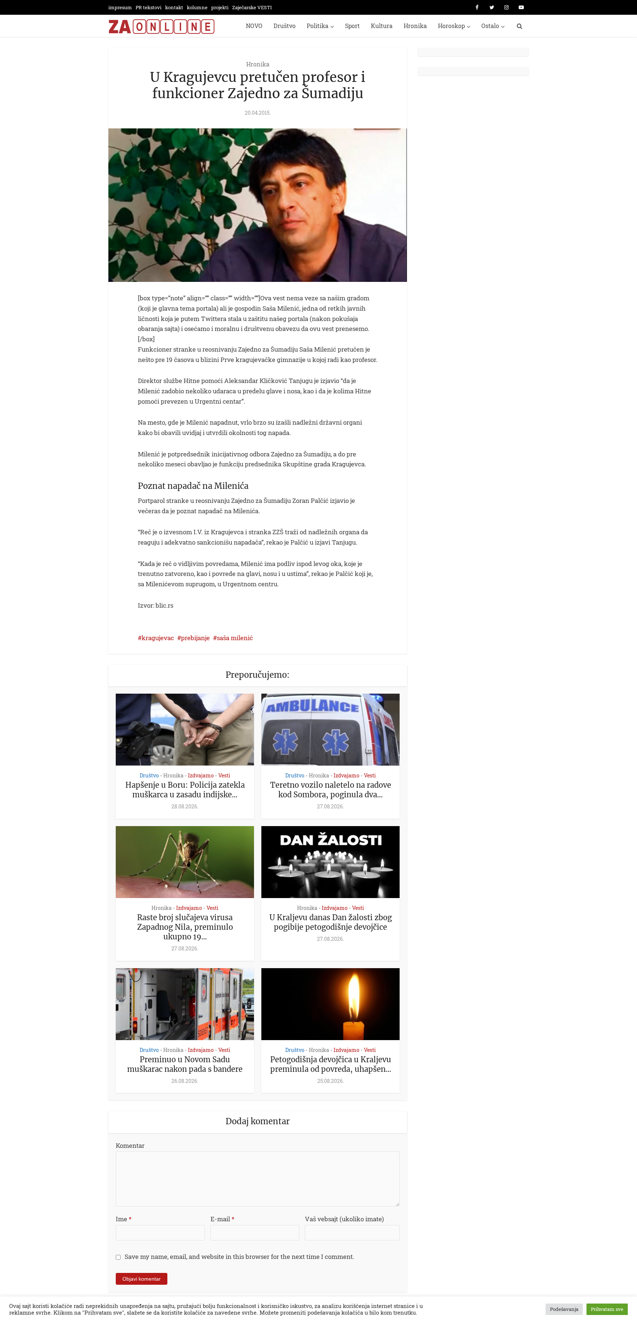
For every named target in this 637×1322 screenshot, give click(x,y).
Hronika (415, 26)
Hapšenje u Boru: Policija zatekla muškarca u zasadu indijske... (185, 789)
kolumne (197, 7)
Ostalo (490, 26)
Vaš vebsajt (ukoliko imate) (344, 1219)
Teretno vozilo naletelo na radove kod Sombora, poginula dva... (330, 789)
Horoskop (451, 26)
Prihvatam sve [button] (607, 1309)
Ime (124, 1219)
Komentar (130, 1145)
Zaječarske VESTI (252, 7)
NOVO (254, 26)
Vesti (224, 775)
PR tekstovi (148, 7)
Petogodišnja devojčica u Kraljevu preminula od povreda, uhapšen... (330, 1064)
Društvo (285, 26)
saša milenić (235, 638)
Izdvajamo (201, 775)
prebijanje (195, 638)
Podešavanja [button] (564, 1309)
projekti (220, 7)
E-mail (222, 1219)
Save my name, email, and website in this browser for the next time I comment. (239, 1256)
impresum (120, 7)
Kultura (382, 26)
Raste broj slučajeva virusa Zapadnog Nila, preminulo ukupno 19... (185, 927)
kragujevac (158, 638)
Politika (317, 26)
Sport (352, 26)
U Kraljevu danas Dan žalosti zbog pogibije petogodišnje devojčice (330, 922)
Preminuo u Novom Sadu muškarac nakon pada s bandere (185, 1064)
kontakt (174, 7)
